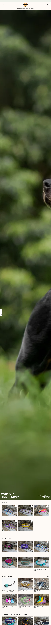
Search (20, 8)
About (27, 8)
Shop (18, 8)
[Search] (3, 5)
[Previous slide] (1, 1)
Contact (23, 8)
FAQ (29, 8)
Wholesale (32, 8)
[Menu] (1, 5)
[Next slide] (50, 1)
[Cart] (50, 5)
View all (48, 538)
